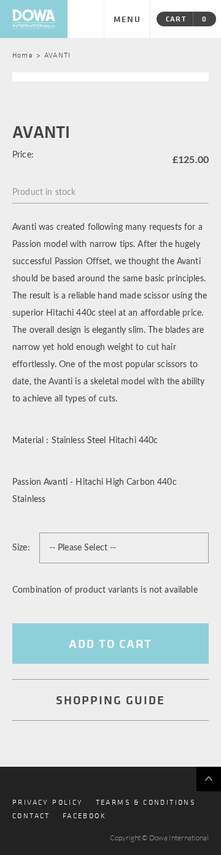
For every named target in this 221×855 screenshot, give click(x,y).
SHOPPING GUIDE (110, 699)
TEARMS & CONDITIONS (146, 802)
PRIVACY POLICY (47, 802)
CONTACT (31, 815)
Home (22, 54)
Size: (21, 548)
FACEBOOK (84, 815)
